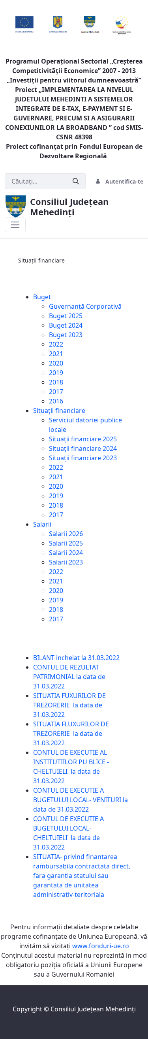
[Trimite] (75, 181)
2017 (56, 391)
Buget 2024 (65, 325)
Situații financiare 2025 (83, 439)
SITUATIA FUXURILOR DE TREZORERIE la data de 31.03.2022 (69, 705)
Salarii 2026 (66, 533)
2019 (56, 372)
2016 (56, 401)
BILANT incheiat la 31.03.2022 (77, 657)
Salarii (42, 524)
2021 (56, 353)
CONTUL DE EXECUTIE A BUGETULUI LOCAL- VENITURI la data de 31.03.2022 (80, 800)
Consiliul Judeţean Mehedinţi (93, 1009)
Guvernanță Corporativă (85, 306)
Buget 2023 (65, 334)
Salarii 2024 (66, 552)
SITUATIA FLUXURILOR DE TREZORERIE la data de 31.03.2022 (71, 733)
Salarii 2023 (66, 562)
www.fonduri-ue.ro (100, 945)
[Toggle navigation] (15, 225)
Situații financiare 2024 (83, 448)
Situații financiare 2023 (83, 458)
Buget (42, 297)
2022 (56, 344)
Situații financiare (59, 410)
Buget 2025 (65, 315)
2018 (56, 382)
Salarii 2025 (66, 543)
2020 (56, 363)
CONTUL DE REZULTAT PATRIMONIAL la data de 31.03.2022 (69, 676)
